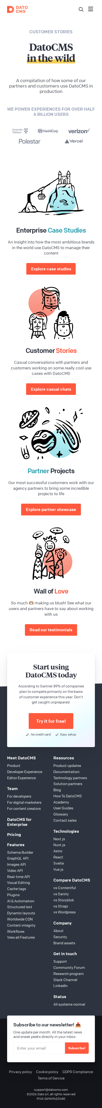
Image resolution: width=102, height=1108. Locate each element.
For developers (19, 796)
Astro (57, 851)
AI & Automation (20, 901)
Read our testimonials (51, 629)
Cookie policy (47, 1072)
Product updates (67, 765)
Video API (15, 870)
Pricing (14, 834)
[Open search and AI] (81, 9)
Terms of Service (51, 1078)
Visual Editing (18, 882)
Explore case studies (51, 268)
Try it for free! (51, 721)
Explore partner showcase (51, 509)
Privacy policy (20, 1072)
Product (13, 765)
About (58, 930)
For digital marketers (24, 802)
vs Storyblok (63, 900)
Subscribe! (76, 1048)
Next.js (59, 838)
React (58, 857)
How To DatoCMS (67, 796)
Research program (68, 973)
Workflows (15, 931)
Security (60, 936)
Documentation (66, 771)
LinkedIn (60, 985)
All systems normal (69, 1004)
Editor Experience (21, 777)
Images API (16, 864)
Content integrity (21, 925)
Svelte (58, 863)
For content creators (24, 808)
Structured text (19, 906)
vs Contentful (64, 887)
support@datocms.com (51, 1089)
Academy (61, 802)
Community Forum (69, 967)
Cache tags (16, 888)
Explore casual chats (51, 389)
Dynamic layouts (21, 913)
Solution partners (67, 783)
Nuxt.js (59, 844)
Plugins (13, 894)
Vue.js (58, 869)
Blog (57, 789)
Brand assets (64, 943)
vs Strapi (60, 906)
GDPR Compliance (77, 1072)
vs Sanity (61, 893)
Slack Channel (65, 979)
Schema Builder (20, 852)
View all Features (21, 937)
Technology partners (70, 777)
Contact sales (65, 820)
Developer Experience (24, 771)
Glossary (60, 814)
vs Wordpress (64, 912)
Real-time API (18, 876)
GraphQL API (17, 858)
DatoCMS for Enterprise (19, 822)
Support (60, 961)
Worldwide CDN (20, 919)
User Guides (63, 808)
